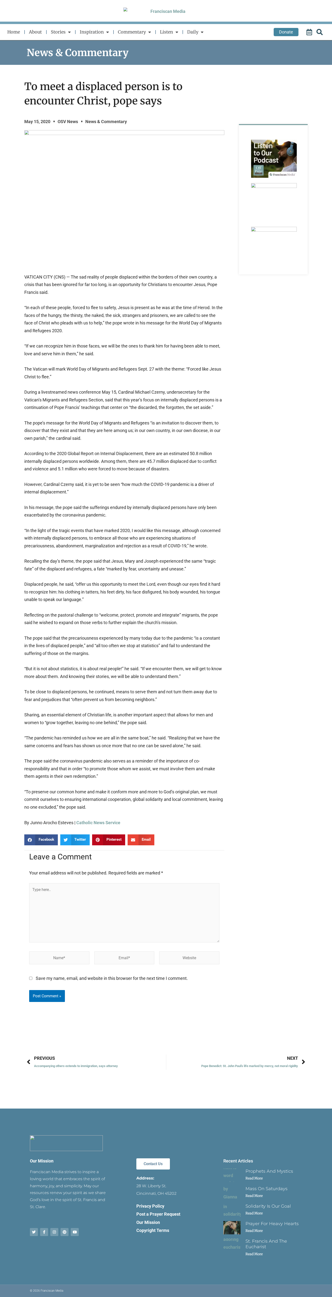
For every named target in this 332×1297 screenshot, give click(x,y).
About (35, 32)
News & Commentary (78, 53)
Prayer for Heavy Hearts (272, 1223)
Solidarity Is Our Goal (268, 1206)
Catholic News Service (98, 822)
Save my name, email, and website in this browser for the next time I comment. (112, 978)
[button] (41, 839)
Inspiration (92, 32)
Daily (192, 32)
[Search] (320, 32)
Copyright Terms (152, 1230)
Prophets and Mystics (269, 1171)
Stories (58, 32)
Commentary (132, 32)
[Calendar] (310, 32)
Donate (286, 31)
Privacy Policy (150, 1206)
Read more (254, 1178)
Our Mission (41, 1160)
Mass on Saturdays (266, 1188)
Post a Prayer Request (158, 1214)
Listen (166, 32)
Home (13, 32)
